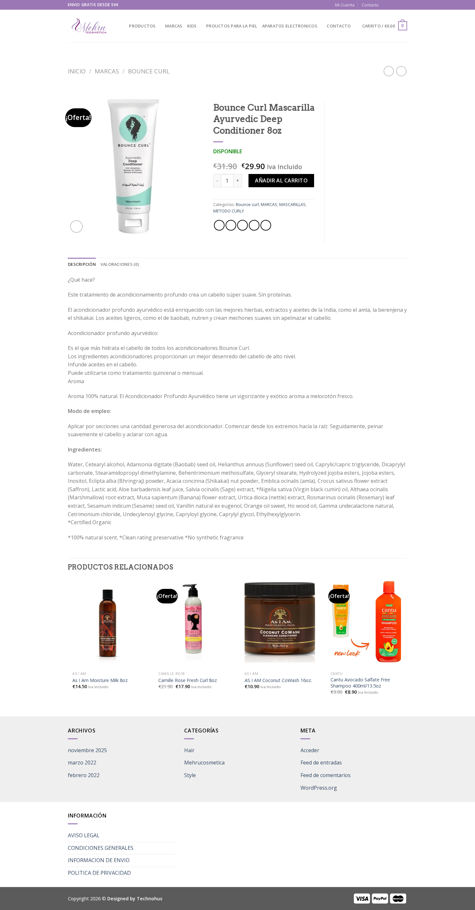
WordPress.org (319, 787)
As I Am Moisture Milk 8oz (100, 680)
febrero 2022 (84, 775)
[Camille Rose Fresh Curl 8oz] (193, 621)
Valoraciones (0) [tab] (119, 264)
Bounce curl (149, 71)
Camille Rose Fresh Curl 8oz (187, 680)
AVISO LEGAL (84, 835)
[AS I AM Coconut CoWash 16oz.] (280, 621)
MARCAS (174, 26)
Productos (142, 26)
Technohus (149, 898)
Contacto (370, 5)
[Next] (405, 647)
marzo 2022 (82, 762)
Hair (189, 750)
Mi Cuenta (344, 5)
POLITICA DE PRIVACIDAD (99, 872)
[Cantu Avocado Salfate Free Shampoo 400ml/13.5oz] (366, 621)
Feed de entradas (321, 762)
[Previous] (68, 647)
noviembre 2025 (87, 750)
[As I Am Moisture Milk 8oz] (107, 621)
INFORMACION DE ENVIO (99, 860)
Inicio (77, 71)
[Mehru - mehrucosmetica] (89, 26)
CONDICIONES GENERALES (100, 847)
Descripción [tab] (82, 264)
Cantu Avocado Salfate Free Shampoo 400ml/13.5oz (360, 683)
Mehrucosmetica (204, 762)
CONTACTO (339, 26)
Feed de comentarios (326, 775)
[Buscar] (122, 26)
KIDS (192, 26)
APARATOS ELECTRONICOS (289, 26)
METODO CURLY (228, 211)
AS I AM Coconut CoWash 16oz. (278, 680)
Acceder (310, 750)
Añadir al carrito (281, 180)
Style (190, 775)
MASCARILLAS (292, 204)
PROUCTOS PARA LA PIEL (231, 26)
